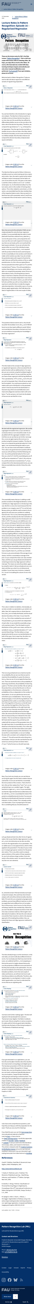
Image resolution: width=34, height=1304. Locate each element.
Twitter (16, 1141)
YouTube (11, 1141)
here (8, 1136)
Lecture (15, 1138)
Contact (4, 1268)
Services (7, 1302)
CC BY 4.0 (16, 106)
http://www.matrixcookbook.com (12, 1169)
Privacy (29, 1268)
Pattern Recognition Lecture (13, 108)
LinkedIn (6, 1143)
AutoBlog (29, 1153)
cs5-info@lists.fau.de (11, 1252)
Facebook (22, 1141)
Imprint (23, 1268)
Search (24, 1302)
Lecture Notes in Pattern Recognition (19, 17)
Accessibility (5, 1272)
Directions (5, 1257)
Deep (5, 1138)
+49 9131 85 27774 (11, 1250)
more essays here (26, 1132)
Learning (10, 1138)
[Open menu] (31, 4)
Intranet (16, 1268)
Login (10, 1268)
